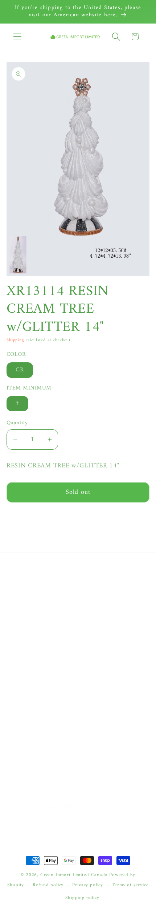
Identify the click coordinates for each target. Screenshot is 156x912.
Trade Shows (31, 662)
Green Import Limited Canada (74, 875)
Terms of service (130, 885)
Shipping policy (82, 898)
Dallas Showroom (38, 681)
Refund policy (48, 885)
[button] (17, 36)
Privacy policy (87, 885)
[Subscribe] (131, 830)
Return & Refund (37, 774)
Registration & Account (45, 717)
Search (23, 643)
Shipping (15, 340)
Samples (25, 625)
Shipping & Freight (40, 755)
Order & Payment (38, 736)
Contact (25, 606)
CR (24, 371)
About (22, 587)
